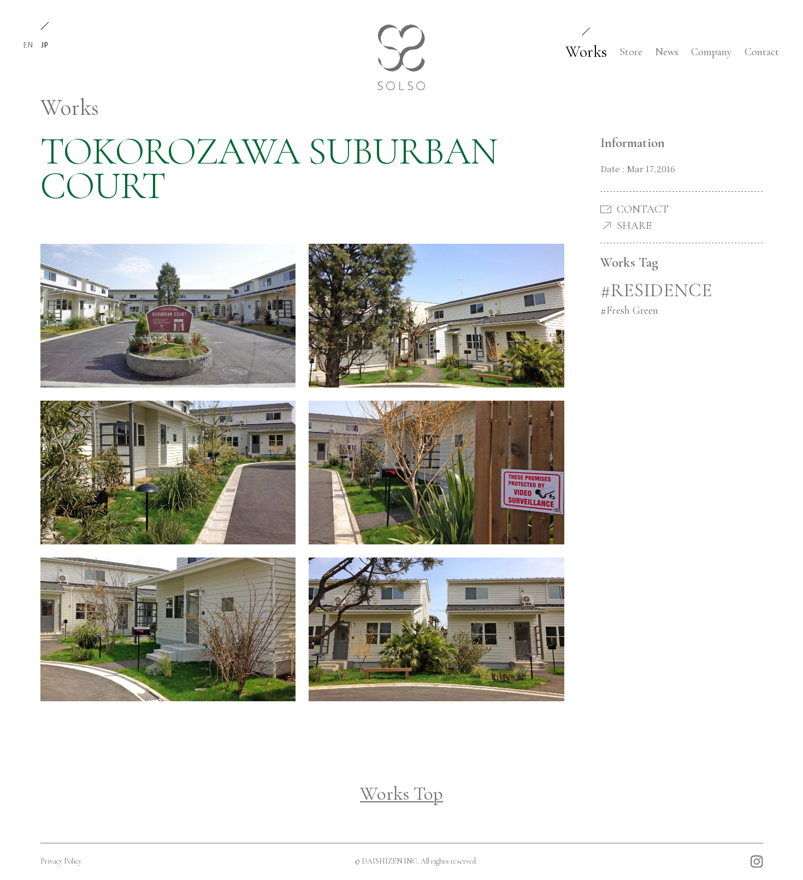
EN (28, 44)
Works (586, 52)
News (666, 51)
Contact (762, 51)
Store (630, 51)
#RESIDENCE (656, 290)
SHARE (634, 226)
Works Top (401, 793)
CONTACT (643, 209)
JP (44, 44)
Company (711, 51)
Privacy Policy (60, 861)
